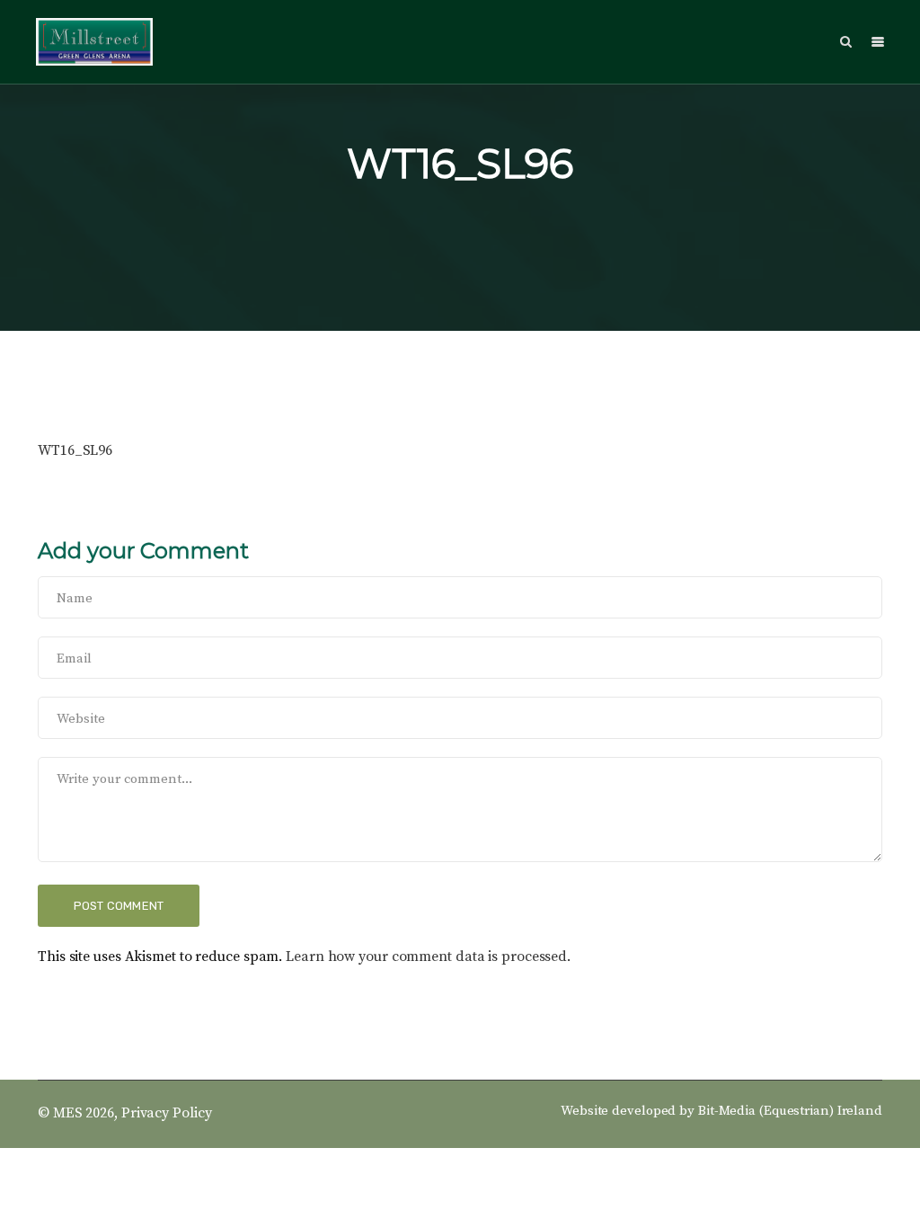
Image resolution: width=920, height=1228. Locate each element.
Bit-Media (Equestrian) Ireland (790, 1110)
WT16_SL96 (75, 450)
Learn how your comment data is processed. (428, 956)
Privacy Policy (166, 1113)
